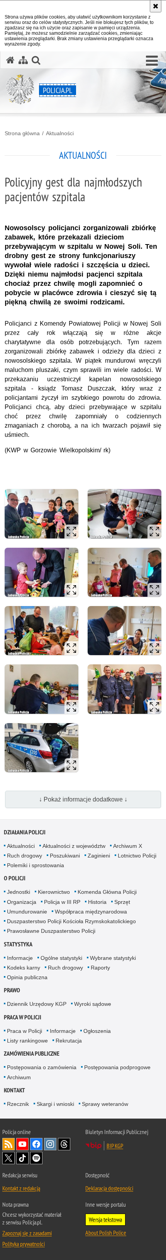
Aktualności (60, 133)
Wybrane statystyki (113, 958)
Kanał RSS (8, 1144)
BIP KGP (115, 1146)
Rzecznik (18, 1104)
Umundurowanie (27, 911)
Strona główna (22, 133)
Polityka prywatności (23, 1244)
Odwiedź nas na (22, 1144)
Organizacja (21, 902)
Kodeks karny (23, 968)
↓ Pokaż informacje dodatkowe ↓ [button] (83, 799)
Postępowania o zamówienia (41, 1067)
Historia (97, 902)
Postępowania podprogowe (117, 1067)
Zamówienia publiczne (31, 1053)
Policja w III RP (62, 902)
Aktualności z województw (73, 846)
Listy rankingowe (27, 1041)
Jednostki (18, 892)
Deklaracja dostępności (109, 1188)
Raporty (100, 968)
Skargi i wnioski (55, 1104)
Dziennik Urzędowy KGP (36, 1004)
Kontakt (14, 1090)
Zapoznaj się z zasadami (27, 1233)
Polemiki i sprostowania (35, 865)
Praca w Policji (22, 1017)
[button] (152, 61)
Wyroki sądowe (92, 1004)
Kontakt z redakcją (21, 1188)
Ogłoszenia (97, 1031)
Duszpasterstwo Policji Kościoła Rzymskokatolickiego (71, 921)
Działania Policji (25, 832)
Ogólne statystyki (61, 958)
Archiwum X (127, 846)
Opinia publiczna (27, 977)
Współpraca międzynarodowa (91, 911)
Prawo (12, 990)
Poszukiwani (65, 855)
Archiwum (19, 1077)
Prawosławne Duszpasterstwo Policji (51, 931)
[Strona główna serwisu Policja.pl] (10, 60)
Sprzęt (122, 902)
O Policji (14, 878)
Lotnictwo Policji (137, 855)
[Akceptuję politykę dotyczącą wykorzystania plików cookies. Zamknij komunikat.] (155, 6)
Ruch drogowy (24, 855)
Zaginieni (99, 855)
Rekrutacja (69, 1041)
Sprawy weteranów (105, 1104)
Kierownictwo (54, 892)
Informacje (20, 958)
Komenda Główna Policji (107, 892)
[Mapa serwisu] (23, 60)
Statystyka (18, 944)
